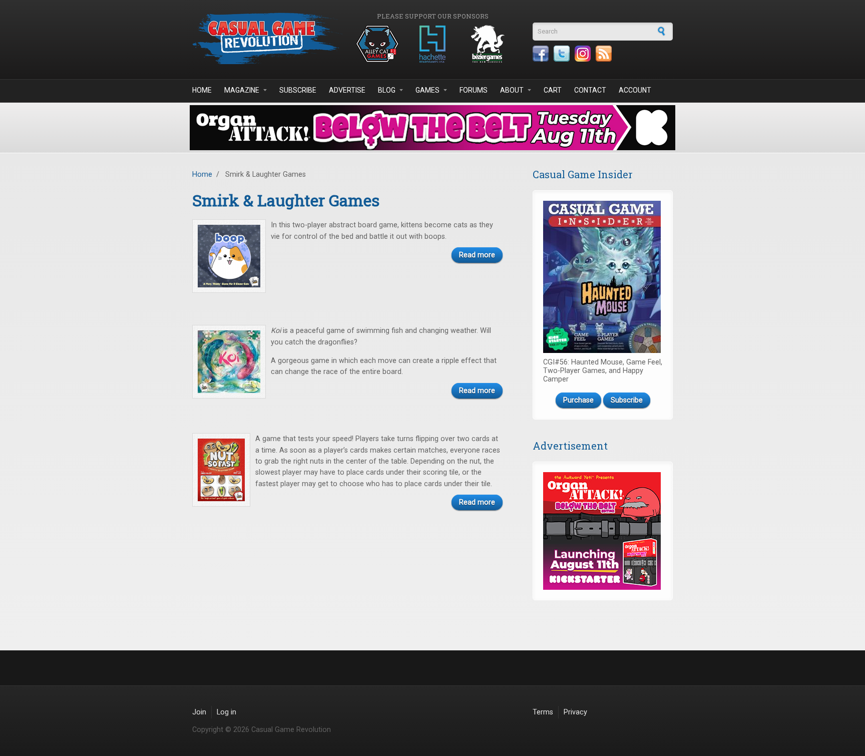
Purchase (578, 400)
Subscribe (297, 90)
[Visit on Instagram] (583, 54)
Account (635, 90)
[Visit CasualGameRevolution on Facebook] (541, 54)
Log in (226, 712)
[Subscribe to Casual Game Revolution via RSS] (604, 54)
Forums (474, 90)
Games (427, 90)
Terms (543, 712)
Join (199, 712)
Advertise (347, 90)
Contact (590, 90)
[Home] (267, 38)
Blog (386, 90)
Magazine (241, 90)
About (512, 90)
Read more (477, 255)
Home (202, 90)
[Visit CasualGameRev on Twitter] (562, 54)
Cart (553, 90)
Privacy (575, 712)
